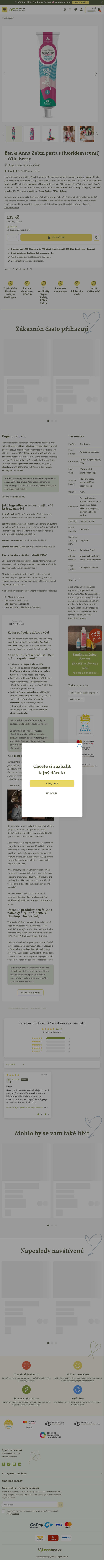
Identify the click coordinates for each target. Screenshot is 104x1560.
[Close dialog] (79, 746)
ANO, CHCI (52, 783)
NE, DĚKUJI (52, 793)
